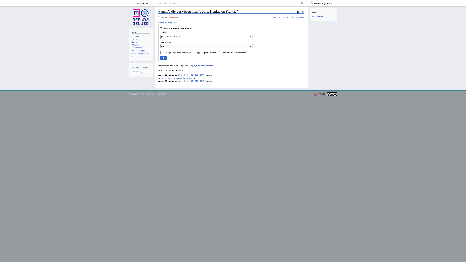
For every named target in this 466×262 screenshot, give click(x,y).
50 (187, 75)
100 (191, 75)
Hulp (302, 12)
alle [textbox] (162, 46)
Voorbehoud (162, 94)
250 (196, 75)
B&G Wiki (140, 3)
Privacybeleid (134, 94)
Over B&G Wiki (148, 94)
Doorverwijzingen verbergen (234, 52)
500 (201, 75)
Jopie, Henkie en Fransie (168, 22)
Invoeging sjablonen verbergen (177, 52)
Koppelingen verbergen (206, 52)
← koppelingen (187, 78)
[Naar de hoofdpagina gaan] (141, 17)
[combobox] (206, 37)
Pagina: (163, 32)
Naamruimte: (166, 42)
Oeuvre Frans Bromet (170, 78)
